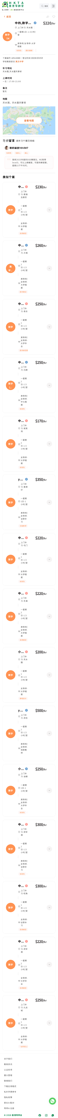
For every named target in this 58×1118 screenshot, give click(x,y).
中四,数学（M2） (23, 23)
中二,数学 (21, 941)
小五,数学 (21, 652)
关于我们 (8, 1058)
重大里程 (8, 1075)
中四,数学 (21, 187)
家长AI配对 (9, 1102)
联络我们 (8, 1080)
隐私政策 (8, 1097)
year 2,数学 (21, 479)
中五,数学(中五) (21, 362)
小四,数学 (21, 769)
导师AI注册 (9, 1108)
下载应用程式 (10, 1086)
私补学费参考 (10, 1091)
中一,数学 (21, 886)
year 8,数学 (21, 710)
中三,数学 (21, 304)
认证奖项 (8, 1069)
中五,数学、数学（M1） (21, 245)
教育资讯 (8, 1064)
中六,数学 (21, 824)
